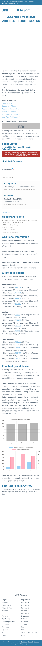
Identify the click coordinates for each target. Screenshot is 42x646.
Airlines (5, 611)
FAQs (4, 635)
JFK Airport (22, 10)
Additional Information (10, 109)
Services (5, 627)
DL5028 (18, 342)
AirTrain (24, 619)
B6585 (17, 331)
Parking (5, 616)
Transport (25, 616)
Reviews (5, 630)
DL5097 (18, 347)
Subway (24, 624)
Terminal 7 (25, 611)
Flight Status (7, 103)
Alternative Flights (9, 112)
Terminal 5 (25, 608)
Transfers (24, 622)
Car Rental (6, 619)
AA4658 (18, 298)
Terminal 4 (25, 605)
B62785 (18, 326)
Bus (22, 627)
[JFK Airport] (5, 10)
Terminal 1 (25, 602)
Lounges (5, 624)
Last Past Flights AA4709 (12, 117)
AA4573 (18, 293)
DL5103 (18, 353)
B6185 (17, 315)
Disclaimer (24, 642)
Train (23, 635)
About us (36, 642)
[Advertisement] (21, 47)
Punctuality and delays (10, 114)
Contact (30, 642)
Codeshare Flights (9, 106)
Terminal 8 (25, 613)
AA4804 (18, 304)
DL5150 (18, 358)
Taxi (22, 630)
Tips (3, 633)
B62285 (18, 320)
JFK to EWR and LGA (29, 633)
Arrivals (5, 602)
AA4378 (18, 287)
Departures (6, 605)
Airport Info (25, 600)
